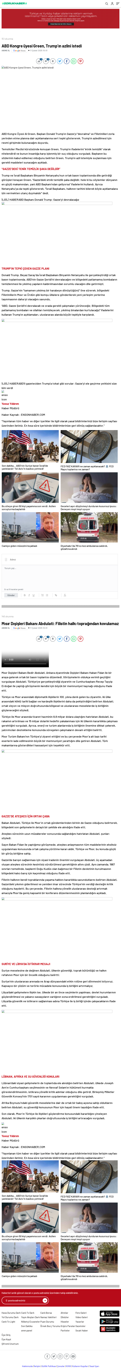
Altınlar (64, 1312)
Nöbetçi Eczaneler (30, 1321)
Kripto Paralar (68, 1326)
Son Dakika (26, 1326)
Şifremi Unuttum (10, 1343)
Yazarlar (79, 1321)
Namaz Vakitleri (48, 1317)
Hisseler (65, 1321)
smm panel (26, 1330)
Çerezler (61, 1366)
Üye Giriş (6, 1334)
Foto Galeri (80, 1312)
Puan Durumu (47, 1321)
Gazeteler (80, 1326)
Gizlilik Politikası (49, 1366)
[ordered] (42, 595)
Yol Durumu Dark (10, 1317)
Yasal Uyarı (94, 1366)
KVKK (68, 1366)
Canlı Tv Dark (27, 1312)
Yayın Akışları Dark (30, 1317)
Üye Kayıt (6, 1339)
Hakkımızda (27, 1366)
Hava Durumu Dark (11, 1312)
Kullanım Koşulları (80, 1366)
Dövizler (65, 1317)
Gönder (11, 595)
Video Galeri (81, 1317)
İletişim (37, 1366)
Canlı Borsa (46, 1312)
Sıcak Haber (81, 1330)
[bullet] (47, 595)
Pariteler (65, 1330)
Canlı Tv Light (8, 1321)
